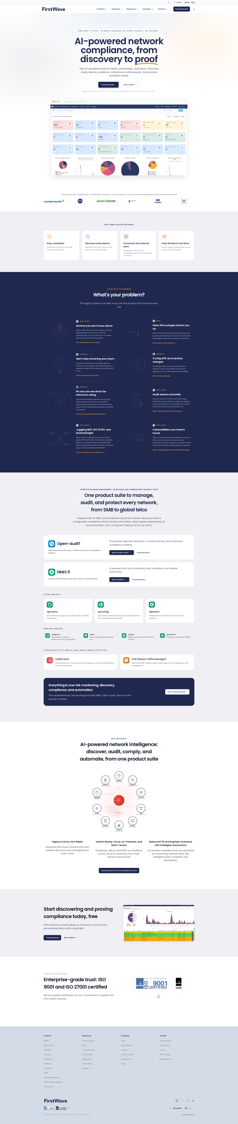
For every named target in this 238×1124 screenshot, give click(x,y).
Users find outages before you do (171, 327)
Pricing (162, 1050)
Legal (123, 1064)
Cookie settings (188, 1114)
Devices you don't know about (94, 325)
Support (85, 1068)
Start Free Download (177, 692)
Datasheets (87, 1059)
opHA (46, 1073)
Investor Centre (127, 1054)
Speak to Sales (166, 1041)
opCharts (47, 1064)
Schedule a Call (166, 1059)
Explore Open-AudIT (121, 553)
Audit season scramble (167, 394)
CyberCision (49, 1087)
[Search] (169, 2)
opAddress (48, 1068)
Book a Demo (130, 85)
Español (189, 1108)
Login (178, 2)
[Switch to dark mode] (194, 9)
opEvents (47, 1050)
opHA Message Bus (51, 1077)
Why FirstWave (126, 1045)
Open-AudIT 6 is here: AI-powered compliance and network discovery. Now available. (120, 31)
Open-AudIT (49, 1045)
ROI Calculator (165, 1054)
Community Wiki (88, 1050)
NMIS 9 (46, 1041)
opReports (48, 1059)
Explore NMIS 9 (119, 580)
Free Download (181, 9)
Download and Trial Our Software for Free (119, 870)
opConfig (47, 1054)
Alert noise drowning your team (95, 358)
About (123, 1041)
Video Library (87, 1064)
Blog (84, 1045)
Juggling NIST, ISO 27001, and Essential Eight (93, 431)
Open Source (126, 1059)
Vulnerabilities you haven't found (169, 431)
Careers (124, 1050)
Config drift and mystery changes (168, 360)
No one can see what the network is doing (91, 393)
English (177, 1108)
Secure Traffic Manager (53, 1082)
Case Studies (87, 1054)
